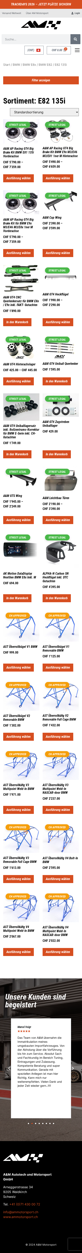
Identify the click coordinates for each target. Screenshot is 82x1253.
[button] (9, 1068)
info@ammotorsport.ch (20, 1212)
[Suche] (75, 39)
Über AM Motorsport (37, 13)
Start (6, 65)
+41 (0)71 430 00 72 (24, 1204)
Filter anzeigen (41, 80)
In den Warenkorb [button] (17, 322)
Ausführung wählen (18, 178)
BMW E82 (45, 65)
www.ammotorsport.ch (20, 1217)
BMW (16, 65)
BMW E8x (29, 65)
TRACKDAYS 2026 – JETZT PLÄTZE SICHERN (41, 4)
